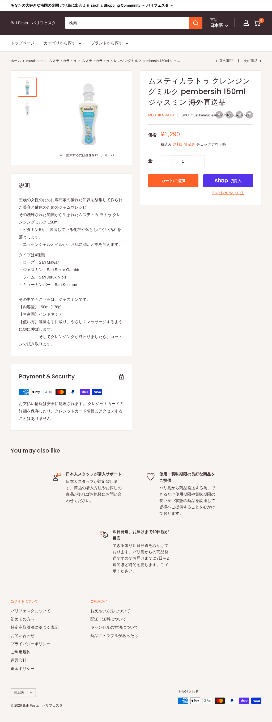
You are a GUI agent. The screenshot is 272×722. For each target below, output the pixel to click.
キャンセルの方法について (114, 627)
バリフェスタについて (30, 611)
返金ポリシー (23, 668)
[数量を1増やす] (199, 161)
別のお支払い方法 (228, 193)
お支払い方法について (110, 611)
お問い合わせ (23, 635)
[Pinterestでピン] (229, 115)
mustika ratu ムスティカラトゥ (51, 61)
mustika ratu (161, 115)
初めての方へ (23, 619)
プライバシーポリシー (30, 643)
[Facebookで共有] (219, 115)
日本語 (19, 693)
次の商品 (250, 61)
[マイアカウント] (246, 23)
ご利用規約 (21, 652)
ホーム (16, 61)
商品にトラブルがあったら (114, 635)
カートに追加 (173, 180)
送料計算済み (184, 144)
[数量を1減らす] (166, 161)
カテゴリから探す (60, 43)
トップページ (23, 43)
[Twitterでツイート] (239, 115)
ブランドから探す (107, 43)
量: (151, 161)
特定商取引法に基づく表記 (34, 627)
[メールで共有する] (249, 115)
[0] (257, 23)
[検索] (195, 23)
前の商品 (226, 61)
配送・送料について (108, 619)
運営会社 (19, 660)
